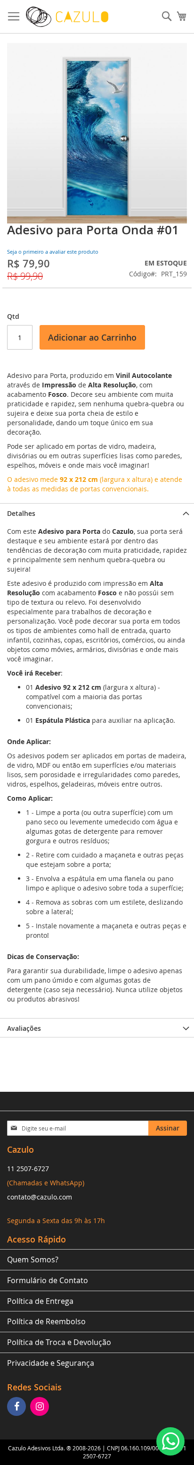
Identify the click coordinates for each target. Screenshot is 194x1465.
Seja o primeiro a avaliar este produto (52, 251)
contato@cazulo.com (39, 1196)
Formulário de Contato (47, 1280)
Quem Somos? (32, 1259)
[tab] (97, 512)
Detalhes (21, 513)
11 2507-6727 (28, 1168)
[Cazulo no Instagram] (40, 1407)
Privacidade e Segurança (50, 1363)
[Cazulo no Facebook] (17, 1407)
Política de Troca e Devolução (59, 1342)
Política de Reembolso (46, 1321)
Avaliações (24, 1028)
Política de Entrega (40, 1301)
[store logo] (67, 17)
